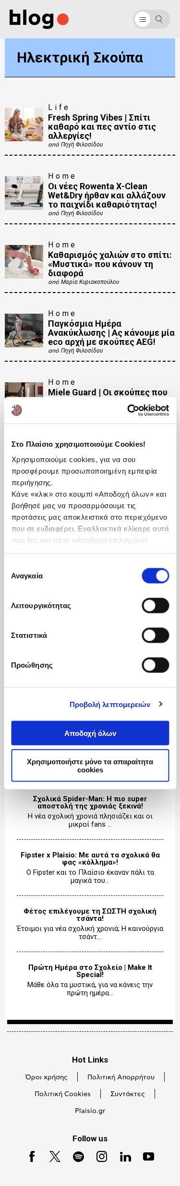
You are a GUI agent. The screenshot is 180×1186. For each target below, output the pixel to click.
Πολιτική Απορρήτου (121, 1077)
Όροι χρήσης (46, 1077)
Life (59, 107)
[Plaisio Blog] (39, 19)
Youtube (144, 1155)
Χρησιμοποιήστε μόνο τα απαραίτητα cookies (90, 765)
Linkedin (121, 1155)
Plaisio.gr (90, 1111)
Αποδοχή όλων (90, 733)
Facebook (28, 1155)
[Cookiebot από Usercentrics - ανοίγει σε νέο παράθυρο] (128, 410)
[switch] (155, 605)
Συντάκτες (127, 1094)
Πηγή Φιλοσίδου (82, 144)
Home (62, 176)
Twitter (50, 1155)
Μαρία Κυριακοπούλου (90, 282)
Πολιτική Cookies (63, 1094)
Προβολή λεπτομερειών (110, 704)
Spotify (74, 1155)
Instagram (98, 1155)
